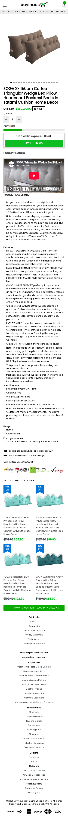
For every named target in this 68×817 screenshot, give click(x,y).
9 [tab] (31, 82)
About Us (34, 621)
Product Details (14, 153)
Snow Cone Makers (34, 693)
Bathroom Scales (34, 788)
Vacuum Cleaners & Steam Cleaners (34, 702)
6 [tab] (24, 82)
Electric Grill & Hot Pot (34, 671)
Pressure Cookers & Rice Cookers (34, 666)
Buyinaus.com (21, 800)
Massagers (34, 792)
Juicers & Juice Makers (34, 679)
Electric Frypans (34, 688)
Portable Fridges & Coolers (34, 779)
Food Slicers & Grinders (34, 684)
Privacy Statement (34, 634)
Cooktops (34, 757)
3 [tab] (16, 82)
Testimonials (34, 639)
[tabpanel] (34, 48)
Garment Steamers (34, 697)
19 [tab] (57, 82)
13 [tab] (41, 82)
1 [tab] (11, 82)
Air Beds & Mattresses (34, 774)
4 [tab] (19, 82)
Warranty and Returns (34, 643)
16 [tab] (49, 82)
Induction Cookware (34, 742)
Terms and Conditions (34, 630)
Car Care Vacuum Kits (34, 770)
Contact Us (34, 626)
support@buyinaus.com (34, 656)
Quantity (7, 113)
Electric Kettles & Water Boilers (34, 675)
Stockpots (34, 712)
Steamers (34, 734)
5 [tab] (21, 82)
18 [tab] (54, 82)
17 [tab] (52, 82)
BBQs (34, 761)
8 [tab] (29, 82)
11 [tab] (36, 82)
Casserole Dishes (34, 716)
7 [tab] (26, 82)
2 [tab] (14, 82)
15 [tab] (46, 82)
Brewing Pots (34, 729)
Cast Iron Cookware (34, 747)
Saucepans (34, 725)
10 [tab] (34, 82)
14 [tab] (44, 82)
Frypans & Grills (34, 720)
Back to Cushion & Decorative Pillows (36, 607)
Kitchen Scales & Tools (34, 738)
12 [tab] (39, 82)
